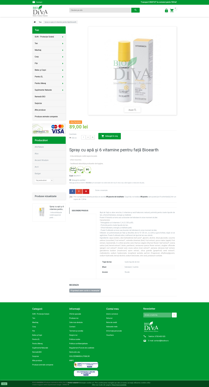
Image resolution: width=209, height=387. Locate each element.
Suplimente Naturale (40, 348)
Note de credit (111, 322)
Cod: (71, 176)
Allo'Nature (39, 147)
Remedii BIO (37, 352)
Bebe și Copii (37, 335)
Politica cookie (74, 339)
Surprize (35, 356)
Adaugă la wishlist (78, 180)
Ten (33, 318)
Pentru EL (36, 339)
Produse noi (73, 318)
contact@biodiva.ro (161, 341)
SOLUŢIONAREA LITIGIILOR (79, 356)
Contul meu (112, 308)
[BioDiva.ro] (49, 11)
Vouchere (110, 335)
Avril (36, 167)
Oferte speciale (75, 314)
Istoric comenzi (112, 314)
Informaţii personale (114, 331)
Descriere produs (80, 211)
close (4, 384)
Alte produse (37, 360)
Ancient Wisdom (42, 160)
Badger (38, 173)
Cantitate (73, 134)
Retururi (109, 318)
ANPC (71, 360)
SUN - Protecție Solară (40, 314)
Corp (34, 327)
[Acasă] (34, 22)
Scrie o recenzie (101, 190)
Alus (36, 153)
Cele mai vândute (76, 322)
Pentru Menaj (37, 344)
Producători (41, 140)
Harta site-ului (74, 352)
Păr (33, 331)
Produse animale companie (42, 365)
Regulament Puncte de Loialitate (81, 348)
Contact (39, 2)
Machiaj (35, 322)
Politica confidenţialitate (78, 344)
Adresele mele (111, 327)
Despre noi (73, 335)
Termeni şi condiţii (76, 331)
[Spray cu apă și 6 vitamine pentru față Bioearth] (41, 211)
